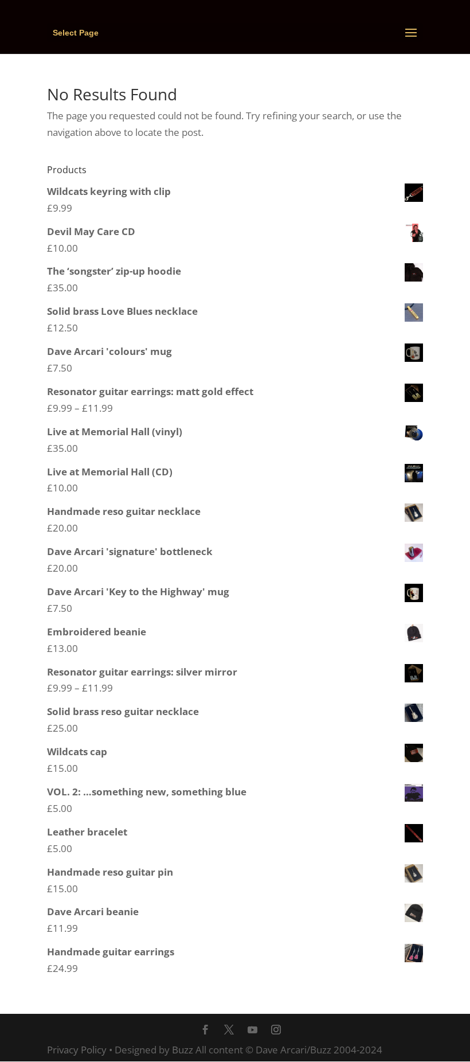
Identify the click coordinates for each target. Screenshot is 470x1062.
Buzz (182, 1049)
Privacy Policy (77, 1049)
